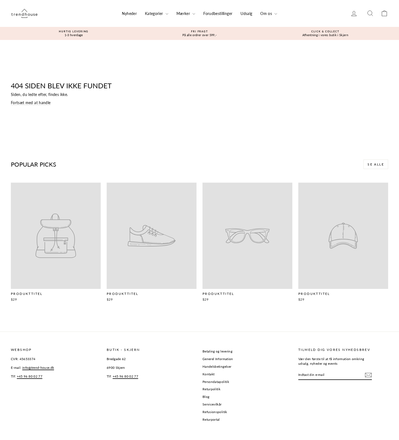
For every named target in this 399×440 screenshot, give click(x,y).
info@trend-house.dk (38, 368)
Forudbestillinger (217, 13)
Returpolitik (211, 389)
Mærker (183, 13)
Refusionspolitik (214, 412)
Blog (205, 397)
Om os (266, 13)
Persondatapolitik (215, 382)
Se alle (376, 164)
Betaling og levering (217, 351)
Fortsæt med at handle (30, 102)
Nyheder (129, 13)
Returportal (211, 419)
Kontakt (208, 374)
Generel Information (217, 359)
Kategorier (154, 13)
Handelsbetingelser (216, 366)
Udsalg (246, 13)
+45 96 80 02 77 (29, 376)
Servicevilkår (212, 404)
